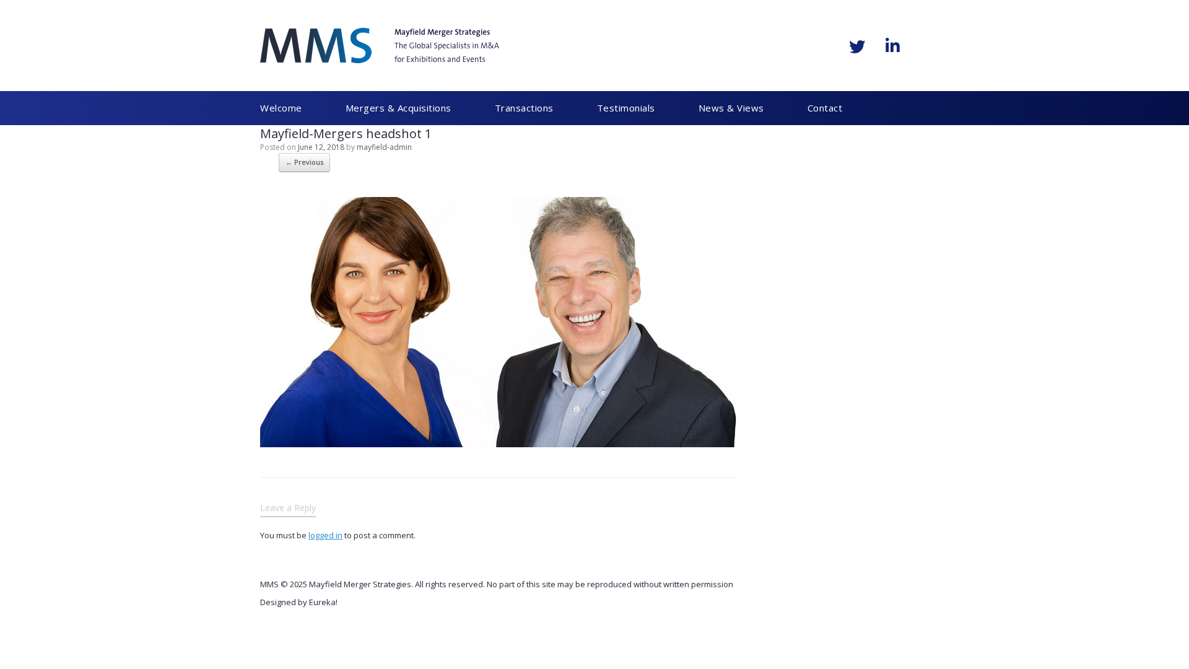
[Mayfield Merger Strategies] (379, 45)
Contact (747, 108)
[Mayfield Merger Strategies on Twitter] (857, 46)
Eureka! (323, 602)
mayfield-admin (384, 147)
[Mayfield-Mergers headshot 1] (498, 443)
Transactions (493, 108)
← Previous (304, 162)
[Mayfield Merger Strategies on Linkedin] (892, 46)
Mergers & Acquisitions (383, 108)
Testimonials (580, 108)
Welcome (281, 108)
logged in (325, 535)
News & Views (669, 108)
